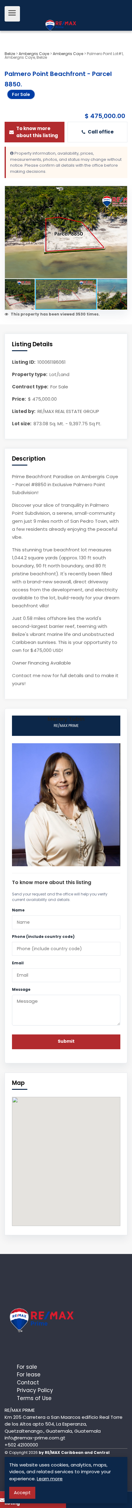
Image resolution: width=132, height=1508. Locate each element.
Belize (10, 53)
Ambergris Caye (34, 53)
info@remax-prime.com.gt (35, 1438)
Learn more (50, 1478)
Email (18, 963)
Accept (22, 1492)
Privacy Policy (35, 1390)
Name (18, 910)
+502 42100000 (21, 1445)
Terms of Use (34, 1398)
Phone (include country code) (43, 936)
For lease (29, 1374)
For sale (27, 1367)
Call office (101, 132)
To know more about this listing (37, 132)
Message (21, 989)
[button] (121, 191)
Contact (28, 1382)
